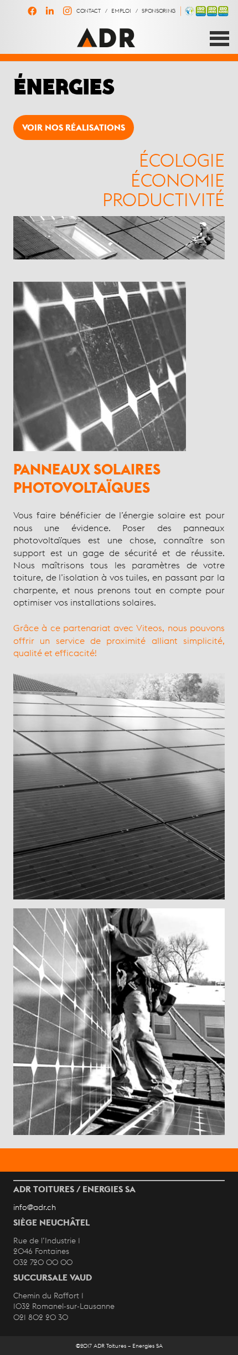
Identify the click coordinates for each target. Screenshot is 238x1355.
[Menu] (219, 38)
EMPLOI (121, 10)
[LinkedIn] (50, 11)
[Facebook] (32, 11)
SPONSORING (158, 10)
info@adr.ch (34, 1207)
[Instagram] (67, 11)
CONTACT (88, 10)
